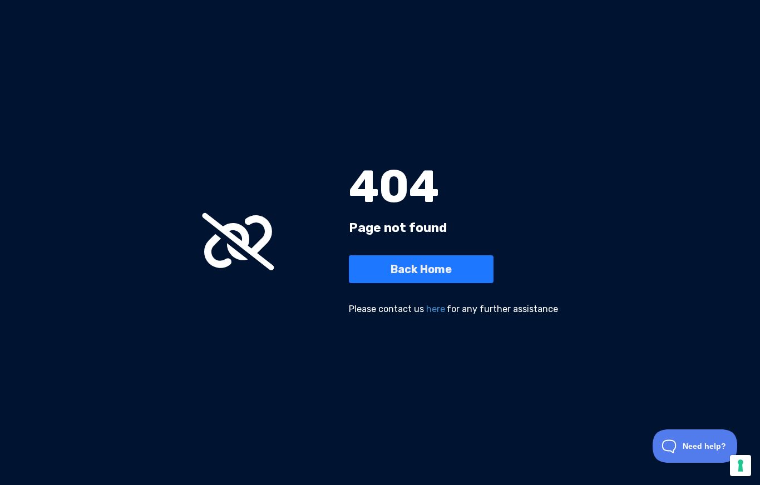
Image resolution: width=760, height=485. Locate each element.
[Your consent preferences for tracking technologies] (740, 465)
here (435, 309)
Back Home (421, 269)
